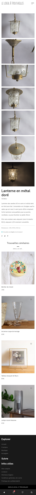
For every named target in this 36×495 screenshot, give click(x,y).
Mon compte (5, 469)
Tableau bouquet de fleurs (9, 376)
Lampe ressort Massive (8, 420)
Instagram (4, 453)
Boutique (4, 450)
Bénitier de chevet (7, 287)
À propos (4, 447)
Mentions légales (7, 475)
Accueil (3, 444)
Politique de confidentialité (10, 481)
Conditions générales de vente (11, 478)
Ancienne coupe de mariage (10, 331)
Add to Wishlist (31, 255)
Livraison (4, 472)
